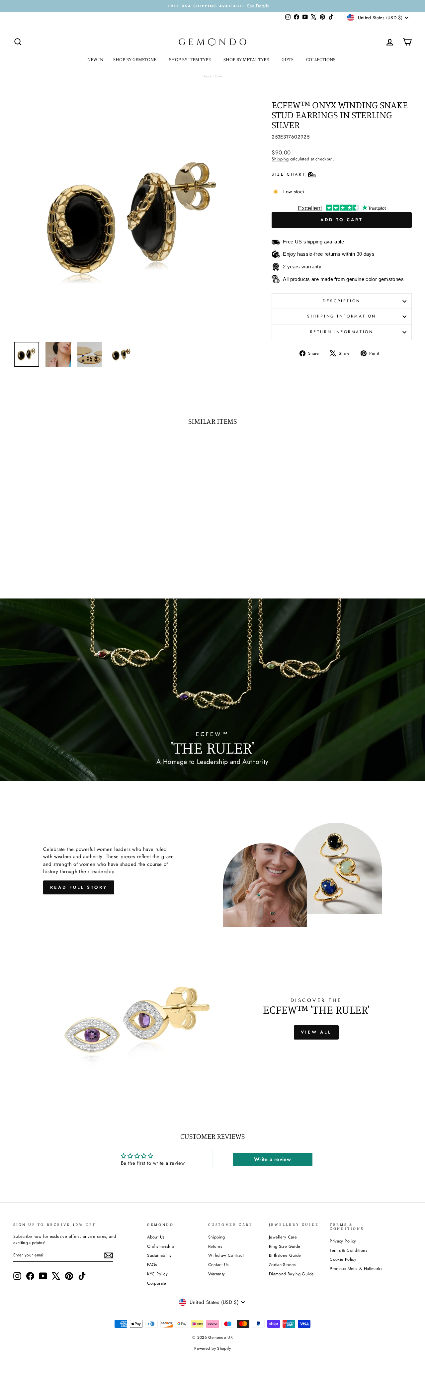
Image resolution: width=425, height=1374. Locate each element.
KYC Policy (157, 1274)
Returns (215, 1246)
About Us (155, 1237)
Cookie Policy (343, 1259)
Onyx (218, 76)
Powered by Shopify (212, 1348)
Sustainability (159, 1255)
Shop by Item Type (190, 59)
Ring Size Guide (284, 1246)
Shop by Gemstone (135, 59)
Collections (321, 59)
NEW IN (95, 59)
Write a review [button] (272, 1159)
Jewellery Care (283, 1237)
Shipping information (341, 316)
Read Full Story (78, 887)
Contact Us (218, 1264)
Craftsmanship (160, 1246)
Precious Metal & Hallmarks (356, 1268)
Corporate (156, 1283)
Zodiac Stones (282, 1264)
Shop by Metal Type (246, 59)
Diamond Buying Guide (291, 1274)
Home (207, 76)
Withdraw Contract (226, 1255)
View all (316, 1032)
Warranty (216, 1274)
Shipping (280, 159)
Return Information (342, 332)
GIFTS (288, 59)
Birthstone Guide (285, 1255)
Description (342, 301)
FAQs (152, 1264)
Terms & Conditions (348, 1250)
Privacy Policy (343, 1241)
